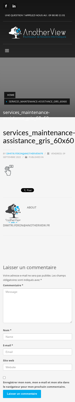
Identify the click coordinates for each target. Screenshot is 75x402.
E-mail (8, 345)
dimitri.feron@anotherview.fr (25, 154)
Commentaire (13, 285)
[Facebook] (6, 6)
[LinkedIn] (14, 6)
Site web (8, 360)
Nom (7, 330)
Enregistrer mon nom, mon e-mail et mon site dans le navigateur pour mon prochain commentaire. (36, 384)
